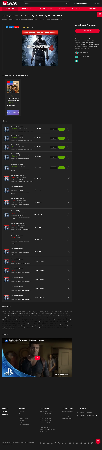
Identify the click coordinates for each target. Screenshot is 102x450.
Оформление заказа (67, 411)
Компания (22, 408)
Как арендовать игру (83, 52)
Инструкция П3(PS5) (45, 427)
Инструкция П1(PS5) (45, 422)
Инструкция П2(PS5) (45, 425)
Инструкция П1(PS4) (45, 416)
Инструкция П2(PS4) (45, 418)
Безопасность (43, 431)
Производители (23, 418)
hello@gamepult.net (86, 412)
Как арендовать (67, 408)
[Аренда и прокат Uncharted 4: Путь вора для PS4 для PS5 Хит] (40, 48)
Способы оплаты (66, 413)
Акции (4, 411)
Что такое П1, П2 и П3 (83, 56)
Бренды (5, 414)
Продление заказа (67, 418)
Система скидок (66, 416)
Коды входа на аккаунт (46, 411)
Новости (21, 411)
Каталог (5, 408)
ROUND (10, 444)
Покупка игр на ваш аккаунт (47, 429)
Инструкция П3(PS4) (45, 420)
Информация (44, 408)
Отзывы (21, 416)
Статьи (21, 413)
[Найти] (67, 3)
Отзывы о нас (81, 61)
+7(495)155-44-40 (81, 3)
